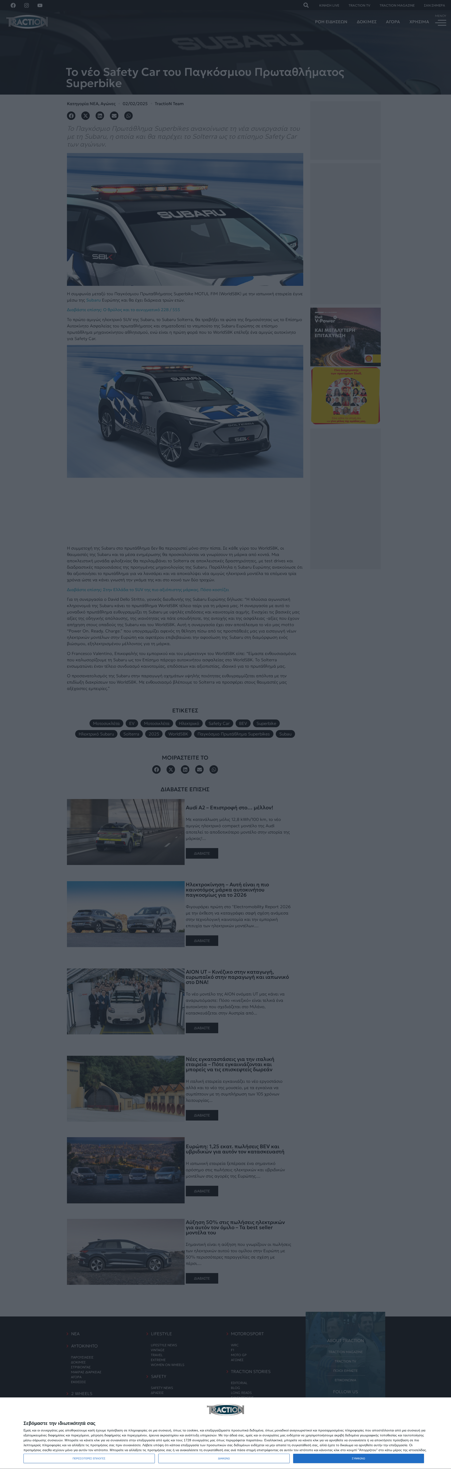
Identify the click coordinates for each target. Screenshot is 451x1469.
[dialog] (225, 1433)
